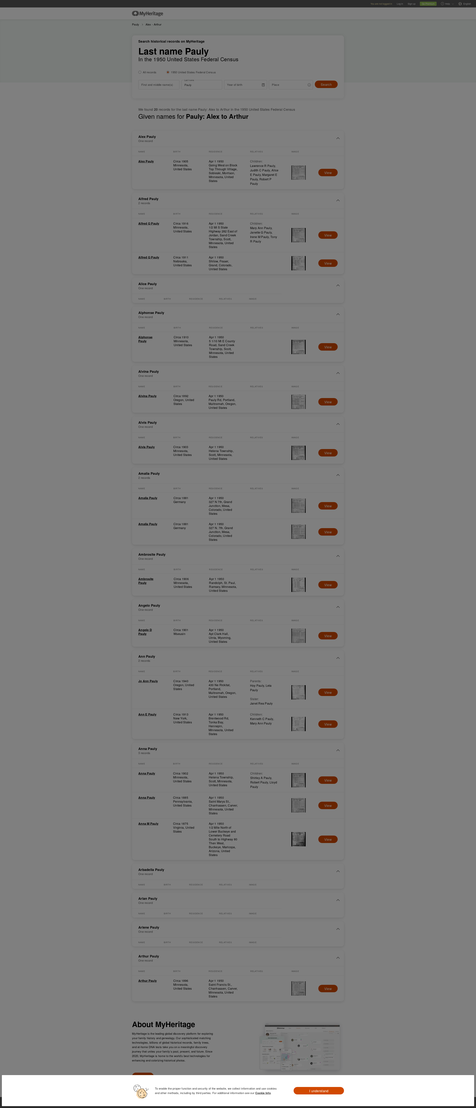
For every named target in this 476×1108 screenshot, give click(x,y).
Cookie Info (263, 1093)
